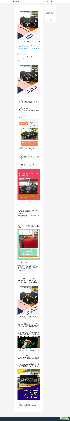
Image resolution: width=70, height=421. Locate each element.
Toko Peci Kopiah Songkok (21, 46)
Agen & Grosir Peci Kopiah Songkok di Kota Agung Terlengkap (49, 17)
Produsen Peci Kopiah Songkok (26, 45)
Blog (54, 1)
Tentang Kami (43, 1)
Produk (47, 1)
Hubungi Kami (51, 1)
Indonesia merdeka (27, 209)
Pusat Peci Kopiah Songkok (35, 45)
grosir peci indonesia (26, 350)
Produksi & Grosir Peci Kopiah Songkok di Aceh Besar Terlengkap (26, 48)
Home (39, 1)
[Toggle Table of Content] (24, 54)
